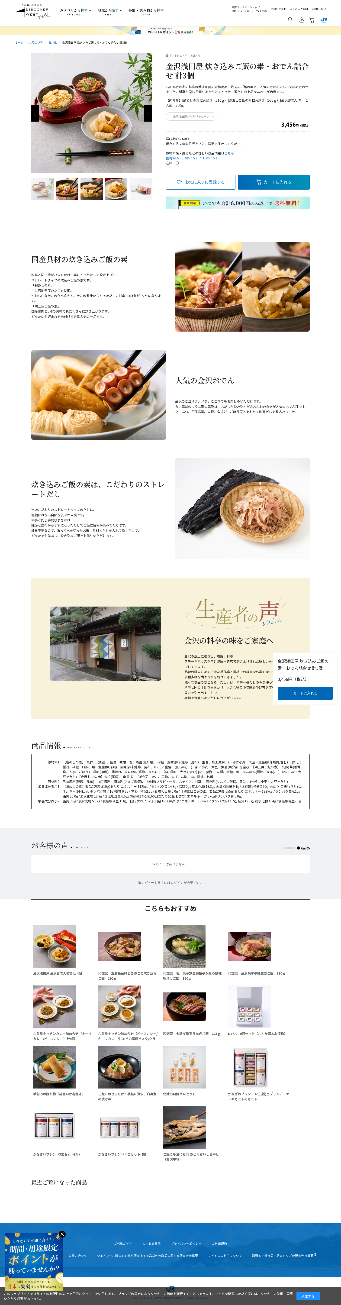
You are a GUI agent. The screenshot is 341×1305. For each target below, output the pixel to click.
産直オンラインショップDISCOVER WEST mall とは (249, 9)
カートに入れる (277, 182)
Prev (35, 113)
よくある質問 (151, 1243)
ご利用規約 (219, 1243)
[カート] (312, 21)
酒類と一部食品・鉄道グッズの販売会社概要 (282, 1255)
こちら (229, 153)
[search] (290, 19)
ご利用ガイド (278, 9)
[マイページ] (302, 21)
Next (148, 113)
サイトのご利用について (225, 1255)
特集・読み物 (146, 12)
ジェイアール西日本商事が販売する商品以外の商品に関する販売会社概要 (147, 1255)
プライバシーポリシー (186, 1243)
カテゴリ (74, 12)
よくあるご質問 (299, 9)
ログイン (176, 883)
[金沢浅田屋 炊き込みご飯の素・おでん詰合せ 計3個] (42, 189)
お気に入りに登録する (205, 182)
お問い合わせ (319, 9)
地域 (108, 12)
